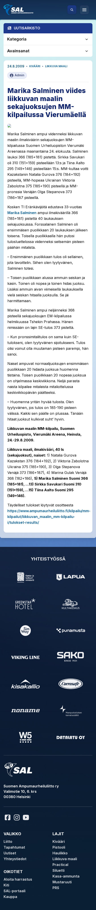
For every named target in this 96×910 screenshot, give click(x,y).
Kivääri (34, 66)
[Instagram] (17, 817)
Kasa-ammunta (65, 876)
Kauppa (10, 896)
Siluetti (58, 870)
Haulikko (60, 853)
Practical (60, 864)
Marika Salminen (21, 212)
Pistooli (58, 847)
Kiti (6, 885)
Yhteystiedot (15, 859)
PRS (55, 888)
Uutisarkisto (27, 28)
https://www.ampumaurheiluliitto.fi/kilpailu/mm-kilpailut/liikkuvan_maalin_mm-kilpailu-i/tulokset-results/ (48, 517)
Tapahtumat (14, 847)
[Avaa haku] (71, 9)
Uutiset (10, 853)
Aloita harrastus (18, 879)
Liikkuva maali (56, 66)
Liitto (8, 841)
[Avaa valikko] (84, 9)
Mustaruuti (62, 882)
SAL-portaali (14, 891)
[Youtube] (26, 817)
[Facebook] (8, 817)
